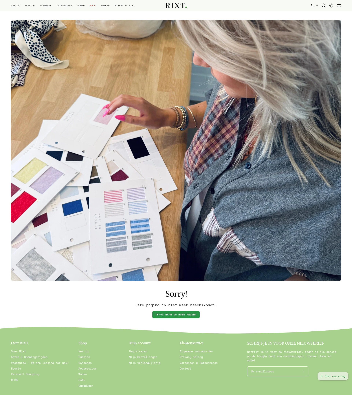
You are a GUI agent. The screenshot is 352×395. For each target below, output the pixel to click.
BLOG (14, 380)
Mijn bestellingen (143, 357)
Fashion (84, 357)
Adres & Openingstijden (29, 357)
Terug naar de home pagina (176, 314)
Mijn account (140, 343)
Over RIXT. (20, 343)
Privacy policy (191, 357)
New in (83, 351)
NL (312, 5)
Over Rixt (18, 351)
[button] (15, 5)
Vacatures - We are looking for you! (40, 363)
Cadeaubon (85, 386)
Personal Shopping (25, 374)
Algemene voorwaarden (196, 351)
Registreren (138, 351)
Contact (185, 368)
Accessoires (87, 368)
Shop (82, 343)
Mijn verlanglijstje (144, 363)
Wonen (82, 374)
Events (16, 368)
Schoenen (85, 363)
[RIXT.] (176, 5)
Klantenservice (192, 343)
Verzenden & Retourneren (199, 363)
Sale (81, 380)
